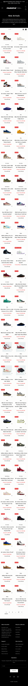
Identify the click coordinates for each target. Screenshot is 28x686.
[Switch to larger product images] (23, 29)
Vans (7, 210)
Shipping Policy (4, 651)
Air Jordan (7, 44)
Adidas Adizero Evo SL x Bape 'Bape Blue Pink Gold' (7, 237)
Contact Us (18, 651)
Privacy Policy (4, 646)
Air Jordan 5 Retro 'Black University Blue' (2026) (7, 261)
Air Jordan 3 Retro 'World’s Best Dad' (20, 553)
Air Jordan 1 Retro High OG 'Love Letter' (7, 47)
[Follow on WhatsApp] (18, 676)
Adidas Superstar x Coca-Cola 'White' (7, 380)
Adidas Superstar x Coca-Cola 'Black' (21, 380)
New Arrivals (18, 629)
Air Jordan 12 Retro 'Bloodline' (21, 527)
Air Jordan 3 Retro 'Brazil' (7, 552)
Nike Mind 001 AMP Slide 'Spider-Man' (7, 117)
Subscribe (14, 670)
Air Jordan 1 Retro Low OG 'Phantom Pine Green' (20, 310)
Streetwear (18, 636)
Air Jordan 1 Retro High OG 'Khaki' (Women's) (7, 166)
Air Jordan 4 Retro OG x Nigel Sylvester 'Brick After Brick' (21, 503)
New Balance (21, 67)
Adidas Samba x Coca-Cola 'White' (7, 357)
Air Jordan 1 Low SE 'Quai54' (21, 261)
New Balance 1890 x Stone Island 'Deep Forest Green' (20, 455)
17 (18, 612)
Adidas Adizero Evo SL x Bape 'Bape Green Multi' (21, 236)
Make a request (19, 646)
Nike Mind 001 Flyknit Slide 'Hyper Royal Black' (21, 333)
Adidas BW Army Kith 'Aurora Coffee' (21, 576)
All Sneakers (18, 627)
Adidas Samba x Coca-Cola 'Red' (20, 357)
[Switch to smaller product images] (26, 29)
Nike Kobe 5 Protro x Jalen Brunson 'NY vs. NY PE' (7, 310)
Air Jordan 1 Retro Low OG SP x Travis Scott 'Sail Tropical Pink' (7, 528)
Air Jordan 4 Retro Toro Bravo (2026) (21, 479)
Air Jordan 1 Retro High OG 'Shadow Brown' (21, 166)
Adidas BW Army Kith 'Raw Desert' (7, 576)
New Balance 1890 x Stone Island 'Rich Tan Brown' (7, 479)
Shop (4, 1)
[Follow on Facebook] (10, 676)
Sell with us (18, 653)
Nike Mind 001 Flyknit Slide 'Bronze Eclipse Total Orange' (20, 285)
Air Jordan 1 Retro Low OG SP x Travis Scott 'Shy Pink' (7, 503)
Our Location (18, 648)
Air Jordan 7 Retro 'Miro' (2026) (7, 94)
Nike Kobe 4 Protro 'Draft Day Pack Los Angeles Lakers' (21, 142)
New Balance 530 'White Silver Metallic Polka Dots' (20, 71)
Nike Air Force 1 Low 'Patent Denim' (7, 141)
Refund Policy (4, 648)
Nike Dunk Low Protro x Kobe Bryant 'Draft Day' (21, 213)
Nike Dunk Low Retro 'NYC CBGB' (7, 333)
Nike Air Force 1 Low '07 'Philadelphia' (21, 94)
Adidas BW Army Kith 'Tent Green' (7, 599)
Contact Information (5, 644)
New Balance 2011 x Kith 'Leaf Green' (7, 189)
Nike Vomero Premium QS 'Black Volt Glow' (7, 430)
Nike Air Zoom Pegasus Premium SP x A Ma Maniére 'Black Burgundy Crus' (7, 405)
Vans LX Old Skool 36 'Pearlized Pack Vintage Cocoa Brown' (20, 600)
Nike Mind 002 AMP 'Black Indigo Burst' (21, 117)
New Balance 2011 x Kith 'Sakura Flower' (21, 189)
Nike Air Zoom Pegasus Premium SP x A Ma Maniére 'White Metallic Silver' (21, 405)
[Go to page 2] (21, 612)
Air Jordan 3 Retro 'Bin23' (7, 284)
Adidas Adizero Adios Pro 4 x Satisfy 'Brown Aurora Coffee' (7, 455)
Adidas (7, 233)
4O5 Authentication (19, 644)
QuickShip (18, 632)
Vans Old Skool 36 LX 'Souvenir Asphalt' (7, 213)
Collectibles (18, 634)
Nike (21, 91)
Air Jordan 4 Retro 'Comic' (7, 70)
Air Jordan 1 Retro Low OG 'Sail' (20, 47)
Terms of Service (4, 653)
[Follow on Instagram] (14, 676)
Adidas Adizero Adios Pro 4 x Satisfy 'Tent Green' (21, 430)
